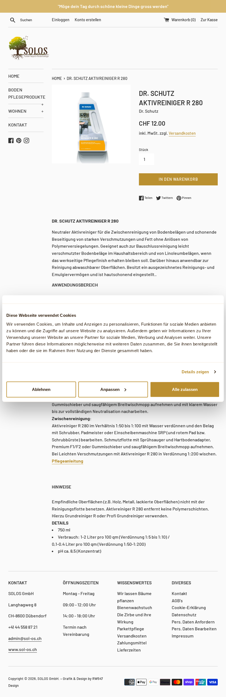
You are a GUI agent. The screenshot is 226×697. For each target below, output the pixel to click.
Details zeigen (195, 371)
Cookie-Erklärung (189, 607)
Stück (143, 149)
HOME (14, 76)
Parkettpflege (130, 628)
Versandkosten (182, 133)
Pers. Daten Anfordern (193, 621)
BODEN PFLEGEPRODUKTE (26, 95)
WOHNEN (26, 111)
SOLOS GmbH (47, 678)
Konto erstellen (88, 19)
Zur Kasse (209, 19)
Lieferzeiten (129, 649)
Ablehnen (41, 389)
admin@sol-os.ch (25, 638)
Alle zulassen (185, 389)
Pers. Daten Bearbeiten (194, 628)
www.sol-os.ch (22, 649)
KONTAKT (17, 124)
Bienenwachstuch (134, 607)
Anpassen (110, 389)
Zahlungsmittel (132, 642)
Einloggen (60, 19)
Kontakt (179, 593)
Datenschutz (184, 614)
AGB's (177, 600)
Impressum (182, 635)
